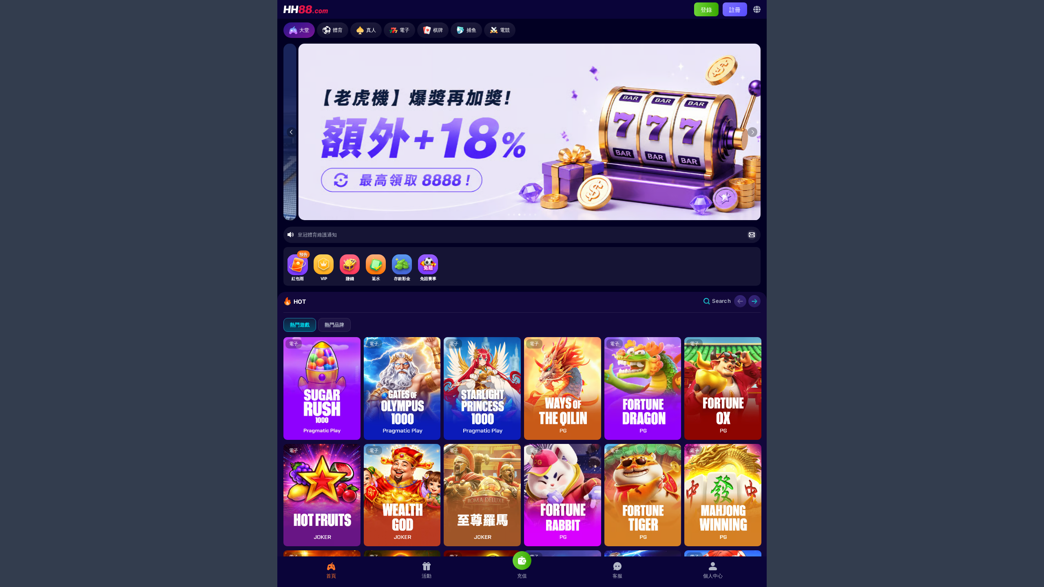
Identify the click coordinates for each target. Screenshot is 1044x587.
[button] (509, 215)
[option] (522, 132)
